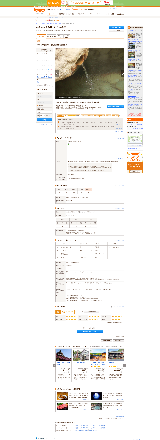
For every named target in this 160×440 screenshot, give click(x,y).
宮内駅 (94, 430)
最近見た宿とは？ (139, 128)
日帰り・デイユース (63, 17)
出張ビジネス (45, 17)
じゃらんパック (62, 14)
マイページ (124, 8)
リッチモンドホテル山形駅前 (134, 70)
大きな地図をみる (118, 158)
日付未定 (40, 105)
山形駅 (90, 430)
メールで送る (118, 340)
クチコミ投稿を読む (91, 311)
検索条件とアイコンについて (47, 124)
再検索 (44, 120)
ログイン (62, 9)
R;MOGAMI (130, 30)
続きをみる (119, 124)
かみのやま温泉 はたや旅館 (51, 27)
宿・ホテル (38, 23)
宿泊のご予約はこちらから (115, 106)
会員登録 (68, 9)
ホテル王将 (130, 89)
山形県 (43, 23)
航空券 (98, 14)
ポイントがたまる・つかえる (42, 20)
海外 (112, 14)
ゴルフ (105, 14)
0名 (49, 115)
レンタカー (90, 14)
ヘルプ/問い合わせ (122, 6)
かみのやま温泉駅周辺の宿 (134, 148)
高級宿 (56, 17)
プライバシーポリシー (138, 439)
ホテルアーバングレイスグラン (135, 83)
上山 (60, 23)
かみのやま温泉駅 (100, 425)
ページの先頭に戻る (119, 416)
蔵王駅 (86, 430)
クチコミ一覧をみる (118, 131)
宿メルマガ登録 (106, 340)
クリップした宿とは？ (138, 124)
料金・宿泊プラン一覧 (89, 331)
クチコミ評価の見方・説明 (118, 306)
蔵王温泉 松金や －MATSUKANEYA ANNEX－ (134, 96)
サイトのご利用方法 (113, 6)
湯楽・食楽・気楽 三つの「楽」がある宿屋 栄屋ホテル (135, 40)
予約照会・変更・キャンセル (115, 8)
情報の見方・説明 (120, 138)
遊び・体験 (71, 14)
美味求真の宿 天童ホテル (134, 50)
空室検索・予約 (116, 27)
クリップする (116, 30)
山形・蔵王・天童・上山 (52, 23)
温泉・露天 (51, 17)
